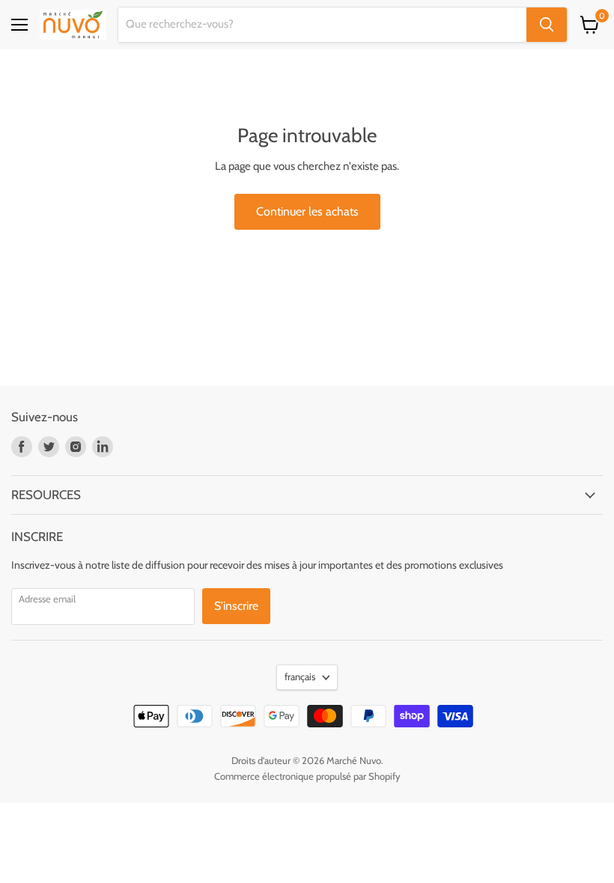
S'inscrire (236, 606)
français (300, 676)
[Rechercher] (546, 24)
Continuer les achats (307, 211)
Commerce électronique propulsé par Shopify (307, 776)
